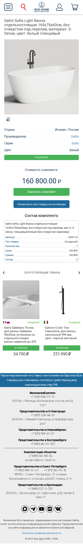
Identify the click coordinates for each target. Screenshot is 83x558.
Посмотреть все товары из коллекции (41, 204)
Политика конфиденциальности (41, 533)
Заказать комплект (41, 192)
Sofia (75, 143)
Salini (75, 136)
